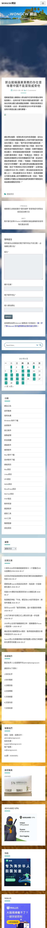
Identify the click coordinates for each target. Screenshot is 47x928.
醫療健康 (7, 523)
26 (34, 379)
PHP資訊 (7, 499)
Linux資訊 (8, 474)
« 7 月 (6, 386)
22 (12, 379)
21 (6, 379)
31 (23, 383)
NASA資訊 (8, 484)
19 (34, 375)
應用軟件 (7, 450)
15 (12, 375)
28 (6, 383)
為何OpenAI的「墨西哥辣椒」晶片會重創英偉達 (22, 607)
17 (23, 375)
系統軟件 (7, 425)
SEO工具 (7, 518)
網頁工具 (7, 513)
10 (23, 371)
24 (23, 379)
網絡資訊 (10, 194)
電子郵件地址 (10, 295)
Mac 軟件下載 (9, 455)
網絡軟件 (7, 445)
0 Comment (31, 90)
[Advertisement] (23, 52)
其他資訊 (7, 528)
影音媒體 (7, 440)
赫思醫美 (7, 411)
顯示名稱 (8, 284)
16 (17, 375)
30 (17, 383)
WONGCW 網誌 (9, 3)
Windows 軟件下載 (11, 420)
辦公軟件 (7, 430)
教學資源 (7, 504)
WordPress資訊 (10, 489)
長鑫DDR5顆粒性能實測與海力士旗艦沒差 (20, 592)
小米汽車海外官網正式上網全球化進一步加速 (21, 615)
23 (17, 379)
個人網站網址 (9, 305)
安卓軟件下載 (9, 460)
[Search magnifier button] (40, 345)
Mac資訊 (7, 469)
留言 (6, 252)
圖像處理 (7, 435)
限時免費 (7, 416)
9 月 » (11, 386)
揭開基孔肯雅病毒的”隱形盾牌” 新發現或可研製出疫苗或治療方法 (23, 209)
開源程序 (7, 508)
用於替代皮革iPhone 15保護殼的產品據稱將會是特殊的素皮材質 (23, 221)
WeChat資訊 (9, 494)
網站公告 (7, 406)
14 (6, 375)
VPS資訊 (7, 479)
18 (28, 375)
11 (28, 371)
